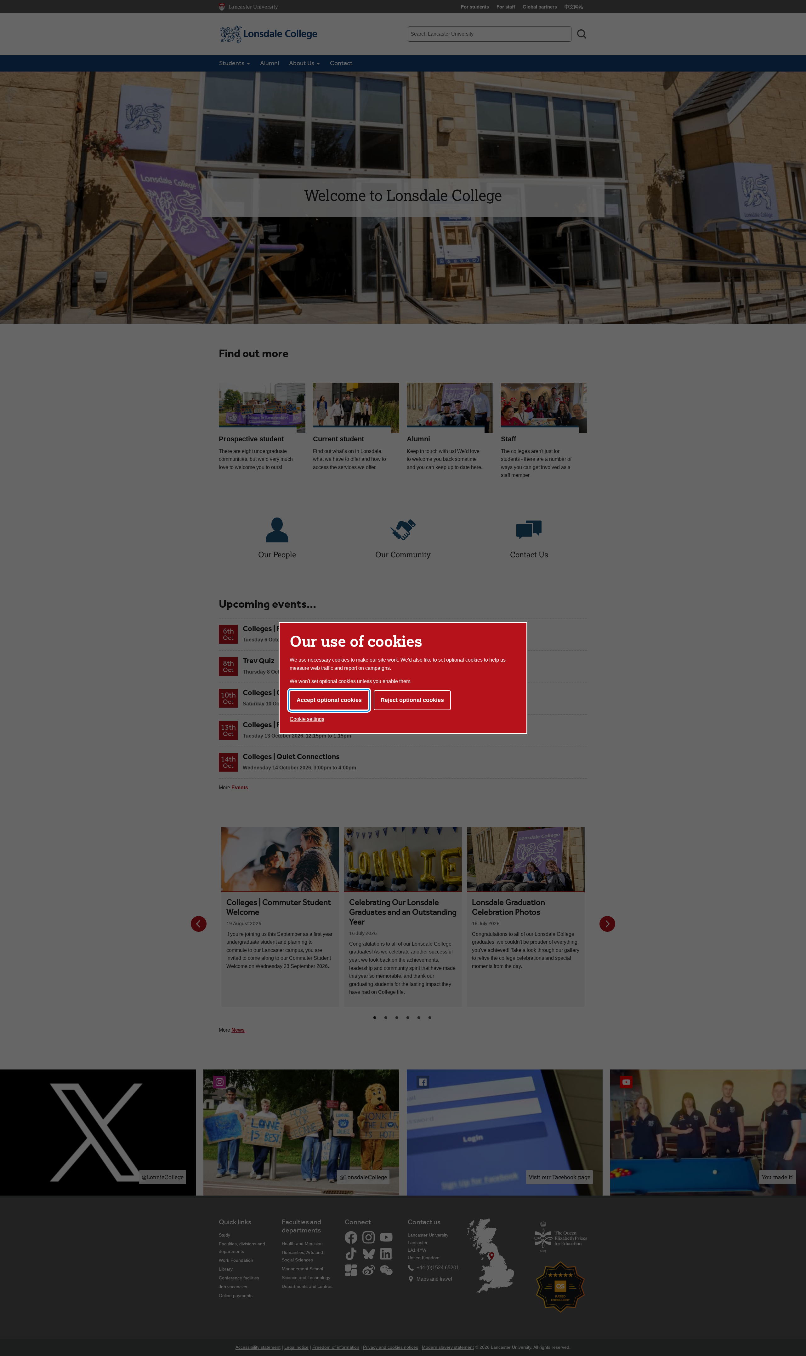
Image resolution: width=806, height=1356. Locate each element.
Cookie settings (307, 719)
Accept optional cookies (329, 700)
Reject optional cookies (412, 700)
